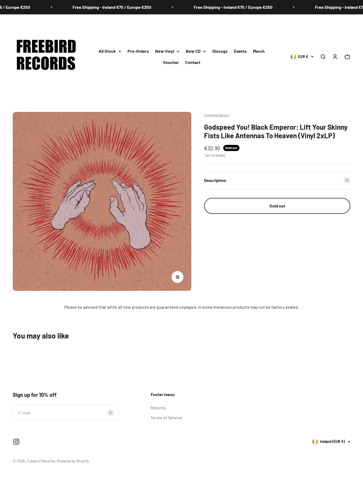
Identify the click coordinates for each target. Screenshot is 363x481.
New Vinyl (164, 51)
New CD (193, 51)
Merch (259, 51)
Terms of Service (166, 417)
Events (240, 51)
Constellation (216, 115)
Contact (192, 62)
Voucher (171, 62)
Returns (158, 407)
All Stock (107, 51)
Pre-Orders (138, 51)
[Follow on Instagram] (16, 441)
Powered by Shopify (73, 461)
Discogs (219, 51)
